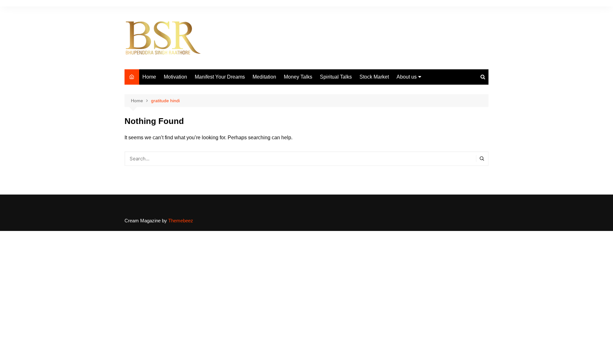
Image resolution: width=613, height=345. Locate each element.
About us (407, 77)
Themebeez (180, 220)
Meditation (264, 77)
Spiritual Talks (336, 77)
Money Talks (298, 77)
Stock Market (374, 77)
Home (149, 77)
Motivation (175, 77)
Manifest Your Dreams (220, 77)
